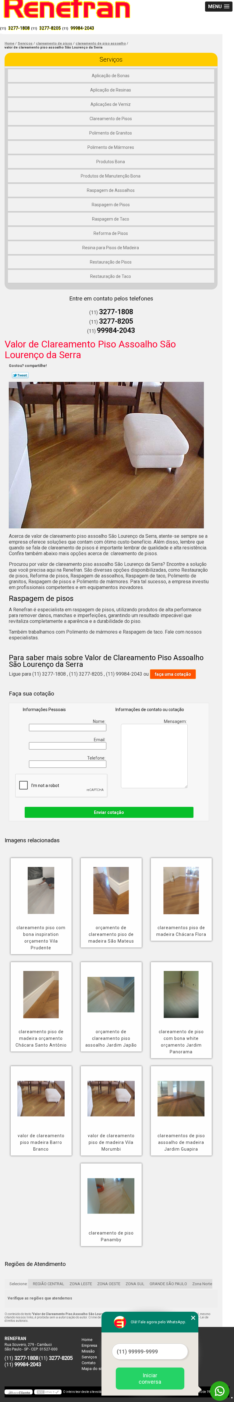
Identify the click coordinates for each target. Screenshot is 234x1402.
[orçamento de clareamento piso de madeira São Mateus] (111, 886)
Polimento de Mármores (110, 147)
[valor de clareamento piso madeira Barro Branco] (41, 1094)
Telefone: (96, 758)
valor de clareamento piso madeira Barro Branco (41, 1142)
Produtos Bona (110, 161)
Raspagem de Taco (110, 219)
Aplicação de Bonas (110, 75)
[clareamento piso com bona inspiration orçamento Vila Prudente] (41, 886)
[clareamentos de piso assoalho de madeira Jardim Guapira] (181, 1094)
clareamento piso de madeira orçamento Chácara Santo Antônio (41, 1038)
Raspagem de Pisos (111, 204)
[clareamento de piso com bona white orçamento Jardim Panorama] (181, 990)
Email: (100, 739)
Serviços (111, 59)
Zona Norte (202, 1284)
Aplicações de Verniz (110, 104)
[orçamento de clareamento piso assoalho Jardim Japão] (111, 990)
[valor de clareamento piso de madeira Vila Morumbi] (111, 1094)
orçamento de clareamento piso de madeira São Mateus (111, 934)
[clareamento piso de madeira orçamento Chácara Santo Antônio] (41, 990)
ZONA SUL (135, 1284)
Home (87, 1339)
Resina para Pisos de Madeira (110, 247)
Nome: (99, 721)
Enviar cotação (109, 812)
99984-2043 (82, 28)
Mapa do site (93, 1368)
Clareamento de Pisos (111, 118)
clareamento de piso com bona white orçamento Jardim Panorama (181, 1041)
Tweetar (20, 375)
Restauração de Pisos (111, 262)
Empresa (89, 1345)
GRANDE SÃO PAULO (168, 1284)
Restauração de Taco (110, 276)
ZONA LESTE (80, 1284)
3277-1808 (19, 28)
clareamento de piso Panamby (111, 1236)
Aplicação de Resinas (110, 90)
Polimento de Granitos (110, 133)
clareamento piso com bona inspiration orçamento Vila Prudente (41, 937)
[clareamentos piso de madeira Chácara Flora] (181, 886)
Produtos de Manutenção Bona (110, 176)
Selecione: (18, 1284)
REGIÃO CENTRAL (48, 1284)
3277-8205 (50, 28)
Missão (88, 1351)
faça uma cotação (173, 674)
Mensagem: (176, 721)
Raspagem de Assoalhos (111, 190)
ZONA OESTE (108, 1284)
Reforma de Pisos (111, 233)
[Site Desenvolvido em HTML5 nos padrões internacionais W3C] (48, 1391)
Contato (89, 1363)
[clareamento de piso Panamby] (111, 1191)
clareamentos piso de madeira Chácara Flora (181, 931)
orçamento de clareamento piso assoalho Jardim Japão (111, 1038)
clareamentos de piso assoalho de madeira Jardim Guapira (181, 1142)
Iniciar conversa (150, 1378)
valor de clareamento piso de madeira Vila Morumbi (111, 1142)
